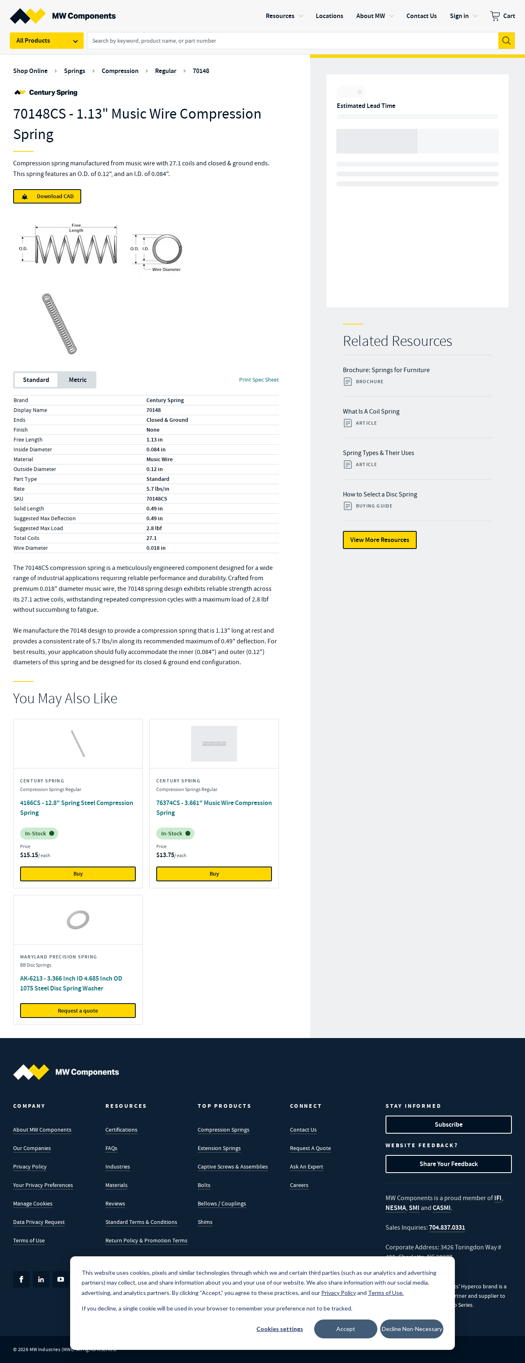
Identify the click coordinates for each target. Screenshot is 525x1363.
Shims (205, 1222)
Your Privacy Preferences (43, 1185)
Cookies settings (279, 1328)
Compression (120, 70)
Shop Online (30, 70)
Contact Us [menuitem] (421, 15)
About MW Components (42, 1129)
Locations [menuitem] (329, 15)
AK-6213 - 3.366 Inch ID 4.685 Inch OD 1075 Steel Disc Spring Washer (71, 983)
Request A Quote (310, 1148)
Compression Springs (223, 1129)
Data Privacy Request (39, 1222)
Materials (116, 1185)
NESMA (396, 1207)
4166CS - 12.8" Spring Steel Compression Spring (76, 807)
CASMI (442, 1207)
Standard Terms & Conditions (141, 1222)
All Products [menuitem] (33, 40)
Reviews (115, 1203)
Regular (165, 70)
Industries (117, 1166)
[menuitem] (502, 16)
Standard (36, 379)
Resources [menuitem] (280, 15)
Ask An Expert (306, 1166)
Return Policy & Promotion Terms (146, 1240)
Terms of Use (29, 1240)
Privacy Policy (30, 1166)
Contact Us (303, 1129)
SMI (414, 1207)
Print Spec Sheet (259, 379)
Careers (299, 1185)
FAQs (111, 1148)
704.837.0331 (447, 1227)
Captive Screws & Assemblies (233, 1166)
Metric (78, 379)
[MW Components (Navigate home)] (66, 1072)
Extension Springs (219, 1148)
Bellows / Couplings (222, 1203)
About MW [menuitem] (370, 15)
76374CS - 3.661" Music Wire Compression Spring (214, 807)
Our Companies (32, 1148)
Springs (74, 70)
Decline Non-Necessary (412, 1328)
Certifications (121, 1129)
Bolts (204, 1185)
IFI (498, 1198)
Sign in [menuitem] (459, 15)
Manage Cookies (32, 1203)
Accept (345, 1328)
